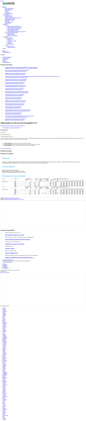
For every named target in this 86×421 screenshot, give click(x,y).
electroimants (7, 10)
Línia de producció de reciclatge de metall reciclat (16, 31)
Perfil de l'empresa (8, 37)
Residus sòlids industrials (9, 19)
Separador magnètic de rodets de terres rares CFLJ (14, 104)
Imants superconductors (9, 8)
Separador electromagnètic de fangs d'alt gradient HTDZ (15, 80)
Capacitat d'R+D (10, 38)
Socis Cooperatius (10, 44)
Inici (3, 6)
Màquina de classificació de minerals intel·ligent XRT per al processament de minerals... (21, 68)
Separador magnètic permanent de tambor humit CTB (15, 86)
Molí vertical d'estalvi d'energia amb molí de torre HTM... (15, 71)
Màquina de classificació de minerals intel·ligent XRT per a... (19, 257)
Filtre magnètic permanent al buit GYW (14, 235)
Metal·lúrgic (7, 20)
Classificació (7, 12)
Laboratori (9, 39)
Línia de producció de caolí (12, 30)
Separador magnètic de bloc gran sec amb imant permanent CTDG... (17, 110)
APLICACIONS (6, 14)
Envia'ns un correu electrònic (5, 148)
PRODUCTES (5, 51)
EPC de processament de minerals (11, 32)
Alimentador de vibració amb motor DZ (11, 198)
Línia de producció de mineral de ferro (14, 26)
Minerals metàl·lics (8, 15)
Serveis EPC (5, 24)
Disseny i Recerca (10, 33)
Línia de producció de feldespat (13, 29)
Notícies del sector (10, 46)
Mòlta (6, 11)
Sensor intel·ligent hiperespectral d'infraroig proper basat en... (16, 116)
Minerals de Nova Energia (10, 18)
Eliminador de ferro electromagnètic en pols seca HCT (15, 101)
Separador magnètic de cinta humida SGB (13, 107)
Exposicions (9, 43)
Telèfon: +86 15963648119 (8, 259)
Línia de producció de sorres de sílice (14, 28)
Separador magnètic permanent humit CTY (13, 113)
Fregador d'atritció (9, 248)
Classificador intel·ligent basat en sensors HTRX (14, 95)
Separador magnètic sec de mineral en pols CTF (14, 89)
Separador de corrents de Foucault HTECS (13, 98)
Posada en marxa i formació (12, 35)
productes (4, 7)
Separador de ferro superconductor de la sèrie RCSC (14, 199)
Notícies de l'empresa (11, 47)
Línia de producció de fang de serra (14, 27)
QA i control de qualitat (11, 40)
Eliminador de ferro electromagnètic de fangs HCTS (14, 119)
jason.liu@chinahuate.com (8, 261)
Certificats (9, 42)
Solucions (7, 25)
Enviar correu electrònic (4, 272)
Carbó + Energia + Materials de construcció (13, 17)
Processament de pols (9, 22)
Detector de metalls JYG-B (11, 253)
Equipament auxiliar (9, 13)
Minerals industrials (8, 16)
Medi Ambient (7, 23)
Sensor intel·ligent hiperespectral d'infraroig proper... (17, 239)
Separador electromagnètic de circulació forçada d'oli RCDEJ (16, 92)
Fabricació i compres (11, 34)
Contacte (4, 48)
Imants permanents (8, 9)
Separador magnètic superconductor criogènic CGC (14, 83)
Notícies (6, 45)
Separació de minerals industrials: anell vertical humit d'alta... (16, 77)
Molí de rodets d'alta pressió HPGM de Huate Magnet (15, 74)
